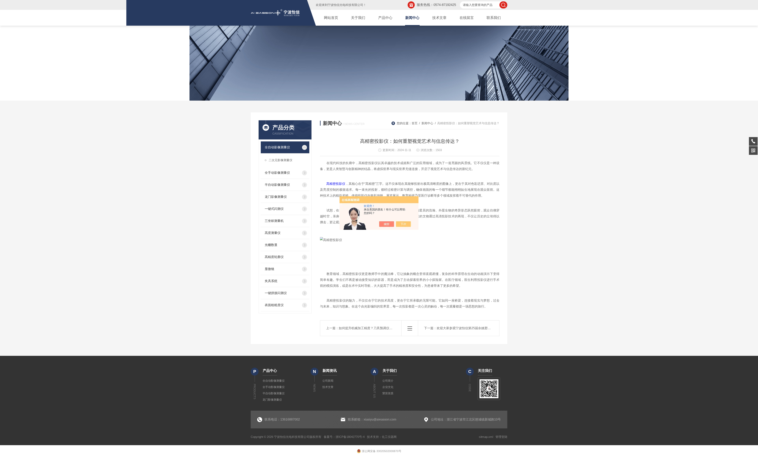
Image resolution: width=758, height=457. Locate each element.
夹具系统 (271, 281)
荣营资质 (387, 393)
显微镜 (269, 269)
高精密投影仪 (335, 183)
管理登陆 (501, 436)
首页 (414, 123)
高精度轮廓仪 (274, 257)
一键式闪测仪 (274, 208)
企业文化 (387, 387)
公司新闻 (327, 380)
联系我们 (494, 18)
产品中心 (385, 18)
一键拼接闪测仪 (276, 293)
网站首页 (331, 18)
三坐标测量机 (274, 220)
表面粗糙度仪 (274, 305)
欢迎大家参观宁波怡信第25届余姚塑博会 (465, 328)
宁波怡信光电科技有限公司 (345, 5)
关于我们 (358, 18)
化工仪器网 (389, 436)
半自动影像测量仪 (277, 184)
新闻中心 (412, 18)
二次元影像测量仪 (280, 160)
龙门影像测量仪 (276, 196)
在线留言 (467, 18)
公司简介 (387, 380)
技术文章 (439, 18)
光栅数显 (271, 245)
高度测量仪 (272, 233)
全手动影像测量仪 (277, 172)
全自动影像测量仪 (277, 147)
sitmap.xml (486, 436)
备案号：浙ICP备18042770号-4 (344, 436)
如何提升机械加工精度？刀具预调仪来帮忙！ (370, 328)
